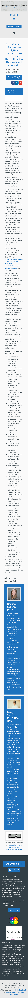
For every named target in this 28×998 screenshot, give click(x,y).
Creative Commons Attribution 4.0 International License (14, 847)
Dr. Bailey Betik (20, 990)
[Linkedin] (17, 14)
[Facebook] (10, 14)
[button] (14, 19)
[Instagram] (14, 14)
